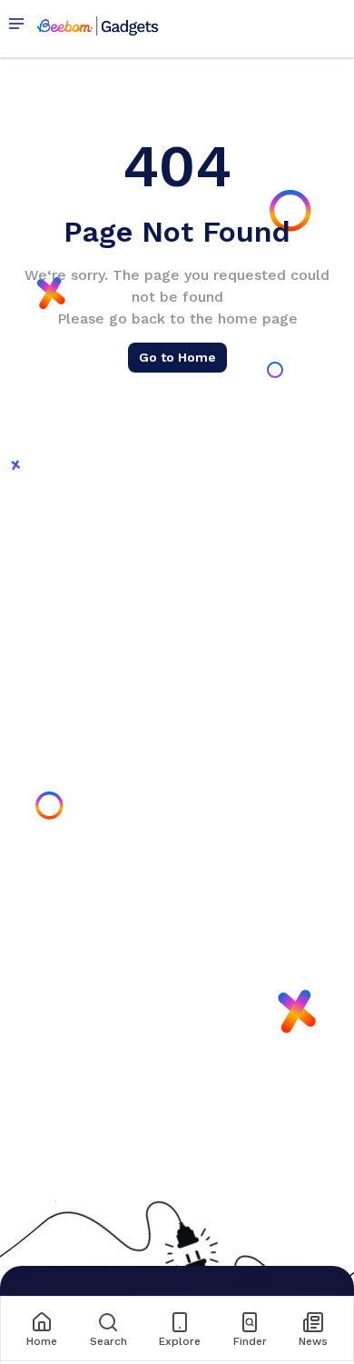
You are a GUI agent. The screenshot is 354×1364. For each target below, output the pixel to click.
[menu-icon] (20, 25)
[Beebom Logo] (97, 25)
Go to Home (177, 357)
